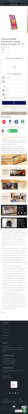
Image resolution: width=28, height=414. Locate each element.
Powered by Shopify (12, 409)
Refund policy (5, 332)
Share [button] (3, 312)
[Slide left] (11, 36)
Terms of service (11, 411)
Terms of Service (6, 329)
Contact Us (5, 338)
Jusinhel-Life (6, 409)
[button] (2, 4)
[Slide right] (16, 36)
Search (4, 326)
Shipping (2, 49)
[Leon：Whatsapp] (12, 133)
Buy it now (14, 113)
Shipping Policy (6, 335)
